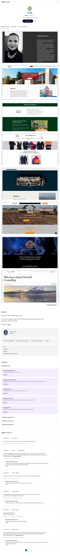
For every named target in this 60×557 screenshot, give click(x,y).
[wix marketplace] (6, 2)
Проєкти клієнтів (5, 26)
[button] (30, 47)
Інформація (13, 26)
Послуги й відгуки (22, 26)
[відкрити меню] (57, 2)
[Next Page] (36, 550)
